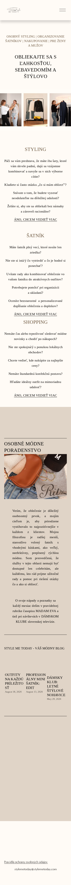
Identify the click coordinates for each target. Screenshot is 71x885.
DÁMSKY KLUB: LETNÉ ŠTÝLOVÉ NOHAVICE (56, 686)
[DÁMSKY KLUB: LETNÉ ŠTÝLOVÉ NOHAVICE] (57, 667)
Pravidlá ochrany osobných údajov (26, 862)
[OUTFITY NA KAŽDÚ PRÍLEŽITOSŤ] (15, 665)
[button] (60, 656)
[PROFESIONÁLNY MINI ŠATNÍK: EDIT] (36, 665)
